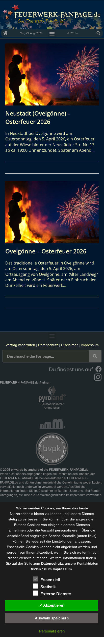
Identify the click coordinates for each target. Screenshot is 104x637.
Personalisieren (52, 631)
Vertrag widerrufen (20, 345)
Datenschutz (48, 345)
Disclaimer (69, 345)
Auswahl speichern (52, 618)
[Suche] (95, 356)
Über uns (76, 491)
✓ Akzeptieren (51, 605)
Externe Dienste (55, 594)
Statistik (48, 587)
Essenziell (50, 580)
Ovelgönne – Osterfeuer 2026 (45, 251)
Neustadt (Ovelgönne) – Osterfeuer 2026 (38, 117)
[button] (98, 33)
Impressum (90, 345)
